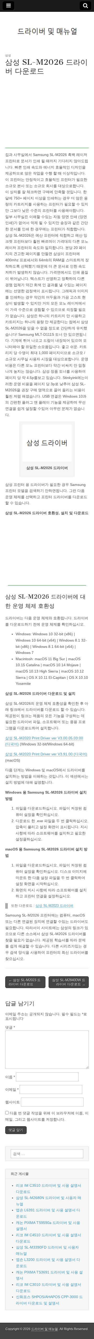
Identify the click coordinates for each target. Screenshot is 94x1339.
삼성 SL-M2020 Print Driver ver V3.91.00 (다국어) (46, 754)
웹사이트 (12, 1102)
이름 (10, 1077)
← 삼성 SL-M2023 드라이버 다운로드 (25, 982)
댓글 (10, 1027)
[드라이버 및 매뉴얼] (47, 28)
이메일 (12, 1089)
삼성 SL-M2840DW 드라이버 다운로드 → (68, 982)
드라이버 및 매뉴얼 (44, 1329)
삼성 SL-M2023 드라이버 (54, 906)
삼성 (8, 55)
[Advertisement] (47, 113)
